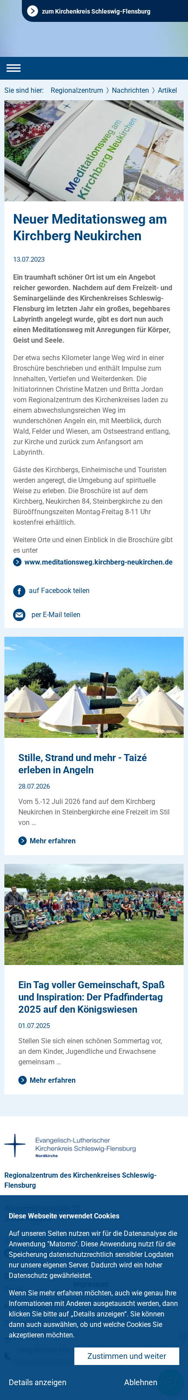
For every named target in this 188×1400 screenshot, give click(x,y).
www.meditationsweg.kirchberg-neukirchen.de (98, 562)
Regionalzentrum (77, 90)
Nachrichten (130, 90)
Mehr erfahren (53, 841)
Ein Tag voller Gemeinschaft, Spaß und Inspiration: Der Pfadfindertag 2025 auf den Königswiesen (91, 997)
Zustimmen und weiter (126, 1356)
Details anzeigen (37, 1382)
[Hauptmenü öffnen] (14, 68)
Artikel (167, 90)
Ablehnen (140, 1382)
